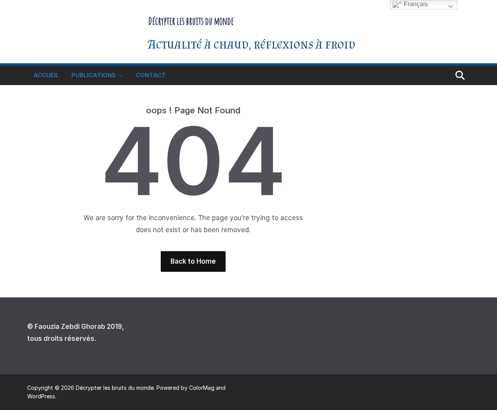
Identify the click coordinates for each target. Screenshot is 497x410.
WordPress (41, 396)
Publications (93, 75)
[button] (119, 75)
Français (415, 4)
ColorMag (201, 387)
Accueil (46, 75)
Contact (151, 75)
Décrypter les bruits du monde (191, 21)
